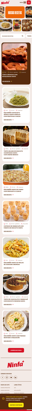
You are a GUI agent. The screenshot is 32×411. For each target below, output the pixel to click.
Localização (17, 390)
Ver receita (6, 81)
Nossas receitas (5, 390)
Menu (21, 2)
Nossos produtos (5, 387)
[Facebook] (2, 377)
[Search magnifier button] (22, 36)
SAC (15, 387)
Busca (29, 2)
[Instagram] (7, 377)
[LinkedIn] (15, 377)
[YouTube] (11, 377)
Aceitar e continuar (16, 405)
